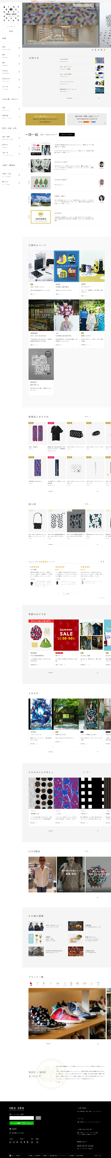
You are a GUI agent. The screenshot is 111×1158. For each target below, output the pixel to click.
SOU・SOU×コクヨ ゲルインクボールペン (95, 482)
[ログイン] (97, 5)
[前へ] (42, 897)
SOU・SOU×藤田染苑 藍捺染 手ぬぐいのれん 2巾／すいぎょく (56, 535)
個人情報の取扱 (53, 1155)
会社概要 (30, 1155)
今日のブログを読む (66, 134)
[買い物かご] (107, 5)
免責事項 (45, 1155)
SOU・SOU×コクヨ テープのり (95, 447)
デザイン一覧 (85, 772)
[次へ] (98, 897)
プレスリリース (63, 1155)
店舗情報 (14, 1129)
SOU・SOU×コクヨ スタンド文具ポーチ (75, 482)
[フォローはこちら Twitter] (14, 1142)
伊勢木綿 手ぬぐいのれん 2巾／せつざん (95, 535)
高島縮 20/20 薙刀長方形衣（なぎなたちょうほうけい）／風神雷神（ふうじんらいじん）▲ (56, 448)
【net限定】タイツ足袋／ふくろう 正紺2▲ (57, 482)
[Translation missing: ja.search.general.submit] (92, 5)
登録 (38, 1118)
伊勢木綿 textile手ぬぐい (35, 481)
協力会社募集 (79, 1155)
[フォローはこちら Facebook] (17, 1142)
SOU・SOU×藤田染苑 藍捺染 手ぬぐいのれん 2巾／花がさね (75, 535)
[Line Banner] (21, 1123)
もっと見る (66, 594)
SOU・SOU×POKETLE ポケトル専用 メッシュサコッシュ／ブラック (37, 535)
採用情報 (72, 1155)
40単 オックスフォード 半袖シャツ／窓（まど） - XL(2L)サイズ (92, 586)
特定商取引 (37, 1155)
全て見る (86, 416)
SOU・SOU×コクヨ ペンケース (75, 447)
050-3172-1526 (85, 1145)
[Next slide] (99, 98)
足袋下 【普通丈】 (33, 447)
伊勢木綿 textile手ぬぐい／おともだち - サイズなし (42, 582)
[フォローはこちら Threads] (27, 1142)
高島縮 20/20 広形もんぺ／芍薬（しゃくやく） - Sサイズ (67, 586)
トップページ (11, 26)
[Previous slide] (63, 98)
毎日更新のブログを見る (18, 1133)
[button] (101, 561)
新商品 (11, 31)
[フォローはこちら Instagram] (10, 1142)
